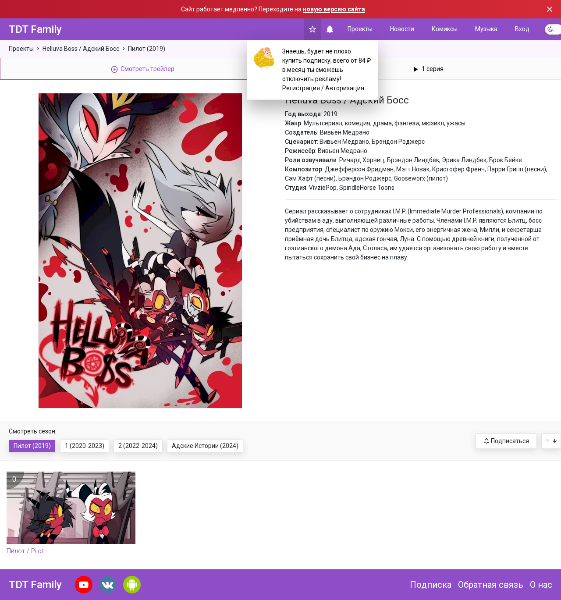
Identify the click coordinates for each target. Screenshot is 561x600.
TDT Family (35, 29)
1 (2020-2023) (84, 445)
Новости (402, 28)
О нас (541, 584)
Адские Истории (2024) (205, 445)
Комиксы (445, 28)
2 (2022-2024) (138, 445)
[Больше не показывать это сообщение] (549, 9)
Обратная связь (490, 584)
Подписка (430, 584)
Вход (522, 28)
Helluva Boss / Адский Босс (81, 48)
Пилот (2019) (146, 48)
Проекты (360, 28)
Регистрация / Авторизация (323, 88)
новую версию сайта (334, 9)
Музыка (486, 28)
